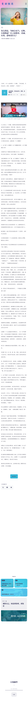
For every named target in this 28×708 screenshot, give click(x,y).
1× (17, 94)
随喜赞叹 (14, 476)
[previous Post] (14, 615)
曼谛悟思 (7, 38)
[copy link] (11, 487)
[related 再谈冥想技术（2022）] (14, 592)
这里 (19, 118)
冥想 (2, 27)
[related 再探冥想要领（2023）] (20, 583)
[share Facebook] (7, 487)
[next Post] (14, 604)
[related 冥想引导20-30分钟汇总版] (7, 583)
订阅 (14, 694)
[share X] (3, 487)
